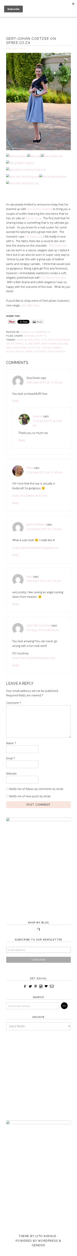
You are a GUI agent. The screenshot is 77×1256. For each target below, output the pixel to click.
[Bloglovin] (46, 986)
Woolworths (57, 351)
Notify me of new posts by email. (30, 796)
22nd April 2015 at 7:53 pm (44, 529)
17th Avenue (45, 1236)
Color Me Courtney (38, 625)
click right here (30, 305)
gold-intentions (36, 524)
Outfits (41, 336)
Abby (30, 467)
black (28, 340)
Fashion (29, 336)
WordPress (48, 1241)
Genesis (38, 1245)
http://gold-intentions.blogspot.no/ (36, 548)
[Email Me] (51, 986)
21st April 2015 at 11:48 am (44, 472)
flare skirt (32, 344)
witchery (40, 351)
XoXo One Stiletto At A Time (29, 495)
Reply (15, 401)
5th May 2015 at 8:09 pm (43, 630)
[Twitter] (30, 986)
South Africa (15, 351)
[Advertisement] (38, 1071)
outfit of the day (39, 347)
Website (11, 773)
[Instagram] (41, 986)
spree (29, 351)
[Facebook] (25, 986)
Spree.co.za (33, 218)
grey (9, 347)
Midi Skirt (20, 347)
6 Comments (42, 332)
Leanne (37, 416)
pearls (57, 347)
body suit (40, 340)
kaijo (29, 576)
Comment (13, 703)
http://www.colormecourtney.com (33, 658)
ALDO (20, 340)
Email (10, 758)
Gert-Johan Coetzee (39, 209)
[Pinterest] (35, 986)
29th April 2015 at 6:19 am (44, 581)
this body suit (33, 236)
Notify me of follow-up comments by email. (36, 789)
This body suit (58, 245)
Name (11, 743)
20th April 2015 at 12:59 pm (45, 382)
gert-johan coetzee (55, 344)
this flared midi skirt (53, 277)
